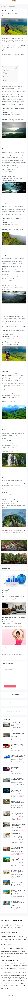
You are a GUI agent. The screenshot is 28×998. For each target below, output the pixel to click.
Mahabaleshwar (7, 80)
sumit (20, 738)
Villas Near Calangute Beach (20, 978)
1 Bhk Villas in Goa (15, 963)
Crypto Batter (7, 956)
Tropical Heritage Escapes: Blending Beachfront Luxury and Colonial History (18, 859)
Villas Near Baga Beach (6, 975)
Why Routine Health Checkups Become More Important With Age (17, 813)
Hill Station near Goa (15, 950)
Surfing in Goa (18, 939)
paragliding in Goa (5, 937)
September (13, 395)
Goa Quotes (18, 929)
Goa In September (9, 927)
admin (5, 13)
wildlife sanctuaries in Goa (21, 953)
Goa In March (20, 924)
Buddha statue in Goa (6, 951)
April (17, 445)
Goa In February (12, 924)
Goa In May (6, 925)
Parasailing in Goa (14, 937)
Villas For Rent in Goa (6, 963)
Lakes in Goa (23, 950)
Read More (12, 599)
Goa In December (10, 929)
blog (5, 6)
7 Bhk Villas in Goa (18, 967)
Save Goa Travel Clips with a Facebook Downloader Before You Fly (18, 892)
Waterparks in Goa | (5, 950)
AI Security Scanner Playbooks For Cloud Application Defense (16, 790)
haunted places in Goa (9, 953)
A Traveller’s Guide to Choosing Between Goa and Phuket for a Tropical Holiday (18, 903)
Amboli (5, 73)
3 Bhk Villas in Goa (8, 965)
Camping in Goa (15, 951)
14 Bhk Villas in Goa (21, 968)
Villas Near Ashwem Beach (19, 974)
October (13, 336)
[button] (14, 68)
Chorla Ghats (7, 70)
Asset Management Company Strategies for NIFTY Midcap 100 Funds (17, 769)
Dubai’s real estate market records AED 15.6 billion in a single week (17, 735)
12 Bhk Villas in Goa (11, 968)
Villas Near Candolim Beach (7, 980)
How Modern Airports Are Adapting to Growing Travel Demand (17, 780)
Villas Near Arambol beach (19, 972)
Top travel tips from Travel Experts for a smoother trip (17, 881)
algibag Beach (5, 987)
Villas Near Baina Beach (17, 975)
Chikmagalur (7, 77)
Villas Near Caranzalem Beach (11, 982)
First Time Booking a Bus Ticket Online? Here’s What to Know (17, 746)
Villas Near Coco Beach (15, 983)
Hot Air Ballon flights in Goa (7, 936)
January (18, 336)
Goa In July (18, 925)
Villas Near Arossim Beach (7, 974)
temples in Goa (15, 954)
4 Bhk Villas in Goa (17, 965)
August (16, 224)
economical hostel (11, 530)
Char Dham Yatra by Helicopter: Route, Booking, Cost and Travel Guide (17, 872)
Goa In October (17, 927)
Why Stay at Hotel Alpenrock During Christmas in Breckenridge (18, 824)
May (17, 174)
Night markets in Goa (6, 954)
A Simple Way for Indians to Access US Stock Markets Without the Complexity (18, 757)
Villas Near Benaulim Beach (18, 977)
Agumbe (6, 75)
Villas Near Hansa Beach (14, 987)
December (13, 497)
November (13, 283)
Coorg (5, 79)
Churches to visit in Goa (6, 948)
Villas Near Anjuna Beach (6, 972)
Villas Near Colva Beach (13, 985)
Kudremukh (6, 76)
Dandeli (5, 72)
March (19, 395)
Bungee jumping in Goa (9, 939)
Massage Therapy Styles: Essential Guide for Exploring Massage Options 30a (17, 802)
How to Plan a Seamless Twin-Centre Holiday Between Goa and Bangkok (17, 849)
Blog (6, 941)
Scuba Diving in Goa (18, 936)
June (12, 114)
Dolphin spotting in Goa (18, 948)
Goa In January (4, 924)
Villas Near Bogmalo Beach (7, 978)
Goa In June (12, 925)
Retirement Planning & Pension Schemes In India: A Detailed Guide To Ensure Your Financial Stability (18, 835)
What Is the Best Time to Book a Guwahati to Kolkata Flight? (18, 724)
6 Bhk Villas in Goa (9, 967)
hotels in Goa (15, 529)
